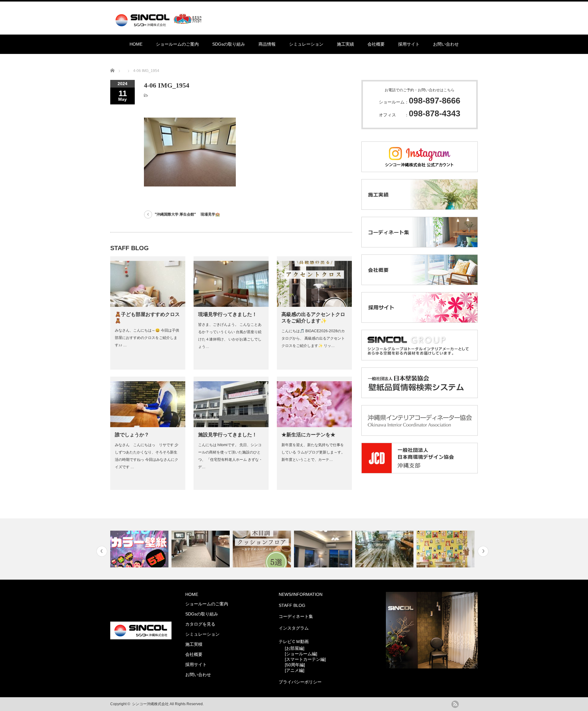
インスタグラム (294, 628)
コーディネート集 (296, 616)
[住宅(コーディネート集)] (446, 549)
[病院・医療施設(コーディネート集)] (201, 549)
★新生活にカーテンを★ (308, 434)
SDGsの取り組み (228, 44)
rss (455, 704)
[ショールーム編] (301, 653)
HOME (136, 44)
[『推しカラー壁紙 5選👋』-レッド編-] (140, 549)
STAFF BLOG (292, 605)
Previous (101, 551)
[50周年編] (295, 664)
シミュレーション (306, 44)
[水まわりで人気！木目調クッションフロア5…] (262, 549)
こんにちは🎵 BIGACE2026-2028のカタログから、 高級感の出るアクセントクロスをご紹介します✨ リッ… (313, 338)
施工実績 (345, 44)
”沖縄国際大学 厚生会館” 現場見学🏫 (187, 214)
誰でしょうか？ (132, 434)
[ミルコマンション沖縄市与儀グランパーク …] (324, 549)
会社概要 (376, 44)
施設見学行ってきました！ (227, 434)
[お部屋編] (294, 648)
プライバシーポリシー (300, 681)
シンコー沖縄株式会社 (150, 704)
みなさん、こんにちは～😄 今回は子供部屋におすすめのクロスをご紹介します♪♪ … (147, 337)
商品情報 (267, 44)
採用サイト (409, 44)
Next (483, 551)
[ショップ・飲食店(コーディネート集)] (385, 549)
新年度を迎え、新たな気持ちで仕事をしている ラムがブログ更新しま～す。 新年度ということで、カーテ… (313, 452)
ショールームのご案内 (177, 44)
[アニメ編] (294, 670)
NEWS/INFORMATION (300, 594)
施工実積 (193, 644)
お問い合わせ (446, 44)
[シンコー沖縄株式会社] (159, 23)
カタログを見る (200, 624)
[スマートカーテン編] (305, 659)
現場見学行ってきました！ (227, 314)
